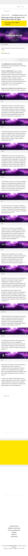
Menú (26, 7)
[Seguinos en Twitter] (13, 550)
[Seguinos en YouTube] (15, 550)
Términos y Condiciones (14, 528)
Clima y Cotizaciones (15, 6)
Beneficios (14, 534)
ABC (3, 6)
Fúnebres (14, 532)
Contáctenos (14, 536)
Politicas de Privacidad (14, 530)
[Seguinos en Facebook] (11, 550)
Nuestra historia (14, 526)
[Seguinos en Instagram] (16, 550)
